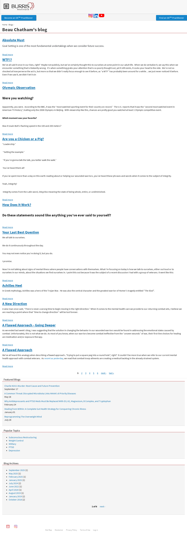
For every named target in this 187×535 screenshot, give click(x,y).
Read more (7, 54)
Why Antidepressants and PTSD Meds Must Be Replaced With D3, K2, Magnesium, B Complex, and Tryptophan (57, 401)
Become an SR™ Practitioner (18, 17)
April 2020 (14, 489)
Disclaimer (59, 530)
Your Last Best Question (20, 232)
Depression (14, 450)
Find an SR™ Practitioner (171, 17)
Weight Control (16, 440)
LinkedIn (95, 15)
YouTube (102, 15)
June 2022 (14, 486)
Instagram (90, 15)
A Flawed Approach (17, 350)
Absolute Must (13, 40)
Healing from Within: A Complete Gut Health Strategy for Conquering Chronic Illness (45, 408)
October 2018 (15, 499)
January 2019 (15, 496)
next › (103, 373)
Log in (95, 530)
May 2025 (13, 473)
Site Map (48, 530)
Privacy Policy (71, 530)
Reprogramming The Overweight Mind (23, 416)
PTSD (11, 447)
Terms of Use (85, 530)
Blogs (11, 24)
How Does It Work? (16, 204)
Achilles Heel (12, 285)
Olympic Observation (18, 87)
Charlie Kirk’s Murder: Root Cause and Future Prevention (32, 385)
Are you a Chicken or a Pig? (23, 139)
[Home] (21, 7)
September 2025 (17, 470)
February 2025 (16, 476)
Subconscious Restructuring (23, 437)
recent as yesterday (53, 358)
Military (12, 443)
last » (111, 373)
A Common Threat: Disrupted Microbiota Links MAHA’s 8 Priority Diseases (40, 393)
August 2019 (15, 493)
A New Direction (14, 303)
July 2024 (13, 483)
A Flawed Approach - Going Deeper (29, 325)
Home (4, 24)
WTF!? (7, 59)
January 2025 (15, 480)
